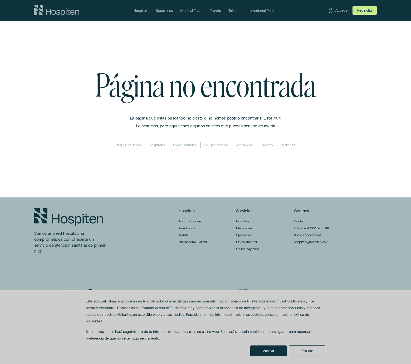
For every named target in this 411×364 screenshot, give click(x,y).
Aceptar (268, 351)
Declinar (307, 351)
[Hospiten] (56, 10)
